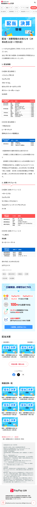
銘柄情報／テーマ (13, 11)
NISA (16, 7)
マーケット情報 (24, 7)
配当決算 (34, 7)
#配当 (4, 274)
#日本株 (5, 278)
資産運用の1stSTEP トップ (7, 437)
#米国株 (12, 278)
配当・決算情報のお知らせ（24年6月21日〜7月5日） (14, 439)
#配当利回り (11, 274)
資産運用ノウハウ (25, 11)
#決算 (26, 274)
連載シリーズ (9, 7)
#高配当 (20, 274)
